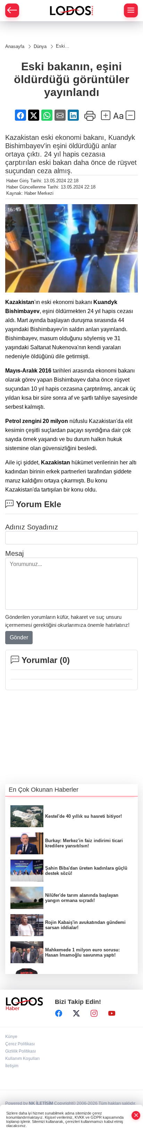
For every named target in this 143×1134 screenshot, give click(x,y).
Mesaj (14, 553)
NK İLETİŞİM (41, 1103)
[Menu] (131, 10)
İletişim (11, 1065)
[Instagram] (94, 1014)
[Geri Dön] (12, 10)
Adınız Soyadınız (31, 527)
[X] (76, 1014)
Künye (11, 1036)
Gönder (19, 637)
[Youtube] (112, 1014)
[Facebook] (59, 1014)
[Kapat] (136, 1115)
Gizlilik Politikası (20, 1051)
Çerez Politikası (20, 1043)
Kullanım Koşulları (22, 1058)
